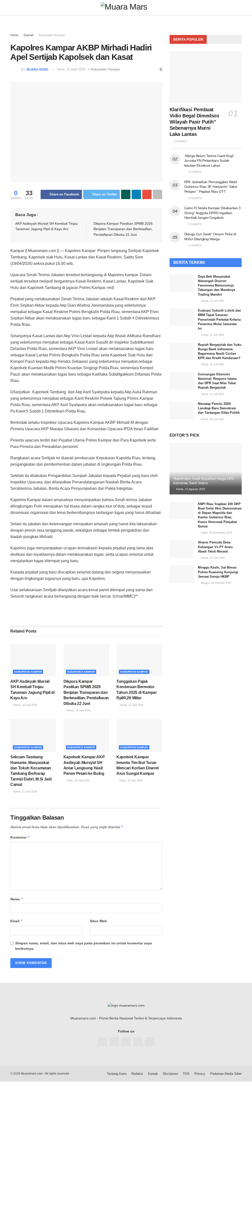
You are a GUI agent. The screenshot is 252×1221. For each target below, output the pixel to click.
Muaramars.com (32, 1073)
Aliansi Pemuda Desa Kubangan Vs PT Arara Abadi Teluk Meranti (215, 546)
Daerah (29, 35)
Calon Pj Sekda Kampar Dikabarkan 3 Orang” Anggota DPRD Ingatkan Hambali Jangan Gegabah (212, 213)
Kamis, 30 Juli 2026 (212, 419)
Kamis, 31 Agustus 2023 (190, 489)
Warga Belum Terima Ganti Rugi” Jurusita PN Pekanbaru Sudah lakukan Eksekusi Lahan (209, 160)
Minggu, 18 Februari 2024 (215, 582)
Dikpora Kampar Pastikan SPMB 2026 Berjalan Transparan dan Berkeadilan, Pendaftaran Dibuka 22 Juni (123, 229)
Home (14, 35)
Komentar (20, 837)
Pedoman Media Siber (226, 1074)
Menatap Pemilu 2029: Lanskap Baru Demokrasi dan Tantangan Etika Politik (219, 408)
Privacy (199, 1074)
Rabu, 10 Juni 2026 (78, 780)
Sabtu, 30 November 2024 (216, 532)
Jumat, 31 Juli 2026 (212, 300)
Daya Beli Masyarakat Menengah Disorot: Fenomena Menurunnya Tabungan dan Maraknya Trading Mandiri (216, 285)
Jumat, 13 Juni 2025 (212, 557)
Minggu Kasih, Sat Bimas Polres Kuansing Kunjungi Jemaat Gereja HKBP (218, 572)
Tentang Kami (116, 1074)
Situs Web (98, 921)
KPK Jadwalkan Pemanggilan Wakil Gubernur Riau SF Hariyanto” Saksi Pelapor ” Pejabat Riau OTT (210, 186)
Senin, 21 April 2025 (71, 69)
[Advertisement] (126, 1115)
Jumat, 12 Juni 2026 (131, 704)
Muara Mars (37, 69)
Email (16, 921)
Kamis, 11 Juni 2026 (25, 791)
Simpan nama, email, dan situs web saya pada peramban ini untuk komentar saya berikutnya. (83, 946)
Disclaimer (170, 1074)
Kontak (153, 1074)
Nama (16, 899)
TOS (186, 1074)
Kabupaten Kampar (52, 35)
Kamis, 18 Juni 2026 (25, 704)
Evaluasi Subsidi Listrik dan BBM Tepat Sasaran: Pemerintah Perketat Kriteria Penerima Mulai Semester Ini (219, 319)
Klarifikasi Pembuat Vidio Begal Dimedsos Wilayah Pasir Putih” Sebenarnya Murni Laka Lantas (194, 122)
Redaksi (137, 1074)
